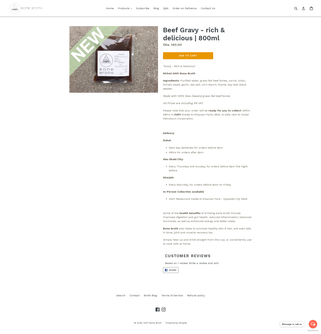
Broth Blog (150, 295)
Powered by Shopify (176, 323)
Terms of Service (172, 295)
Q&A (166, 8)
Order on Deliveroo (185, 8)
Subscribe (142, 8)
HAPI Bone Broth (152, 323)
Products (126, 8)
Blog (156, 8)
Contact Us (208, 8)
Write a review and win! (204, 263)
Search (120, 295)
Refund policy (196, 295)
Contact (135, 295)
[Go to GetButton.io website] (313, 330)
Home (110, 8)
